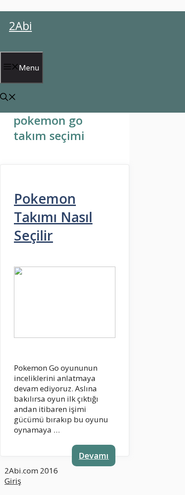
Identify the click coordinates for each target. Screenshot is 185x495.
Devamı (94, 455)
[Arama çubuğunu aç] (8, 98)
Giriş (12, 481)
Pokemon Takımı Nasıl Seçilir (53, 217)
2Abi (20, 25)
